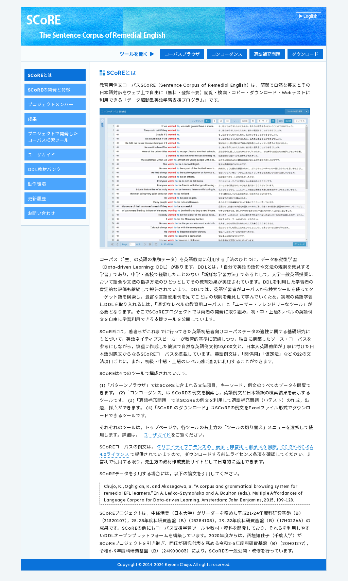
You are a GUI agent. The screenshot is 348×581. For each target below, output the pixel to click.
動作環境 (37, 184)
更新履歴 (37, 198)
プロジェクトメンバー (50, 104)
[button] (182, 54)
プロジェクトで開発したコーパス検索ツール (53, 137)
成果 (32, 119)
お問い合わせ (41, 213)
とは (40, 75)
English (308, 16)
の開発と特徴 (49, 89)
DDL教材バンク (44, 169)
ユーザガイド (41, 154)
